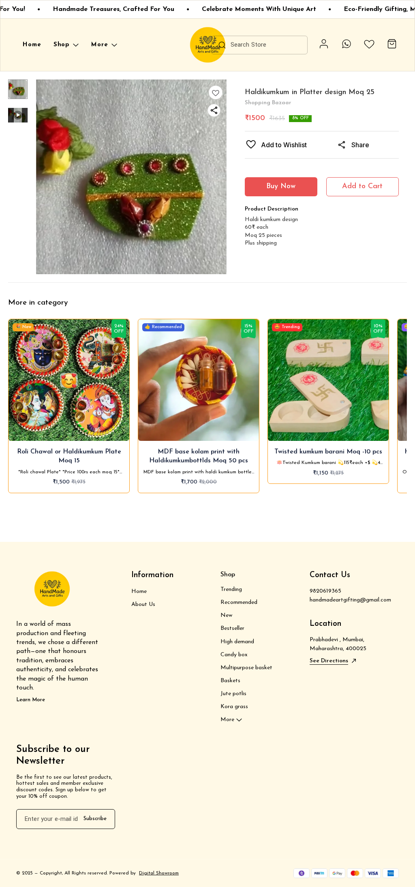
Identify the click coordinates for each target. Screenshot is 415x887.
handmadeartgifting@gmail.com (350, 600)
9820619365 (325, 591)
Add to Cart (362, 186)
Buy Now (280, 186)
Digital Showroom (159, 873)
